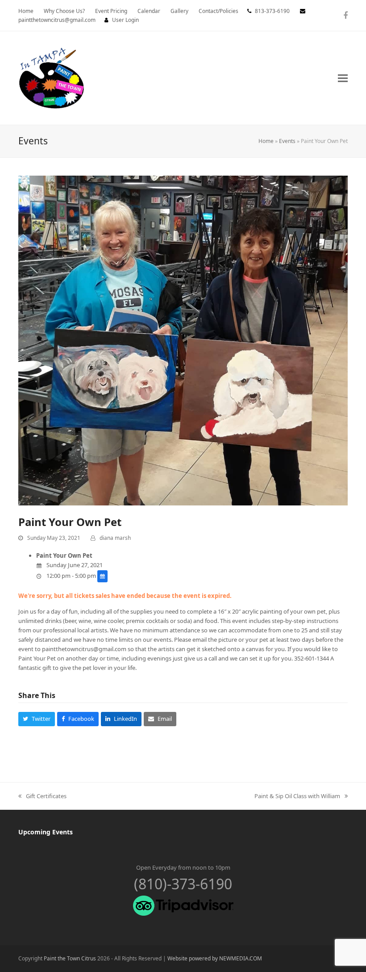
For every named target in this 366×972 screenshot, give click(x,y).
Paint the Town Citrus (70, 958)
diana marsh (115, 538)
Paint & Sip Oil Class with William (297, 796)
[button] (343, 78)
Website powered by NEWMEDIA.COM (214, 958)
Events (287, 141)
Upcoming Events (45, 832)
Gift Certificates (42, 796)
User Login (125, 20)
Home (266, 141)
